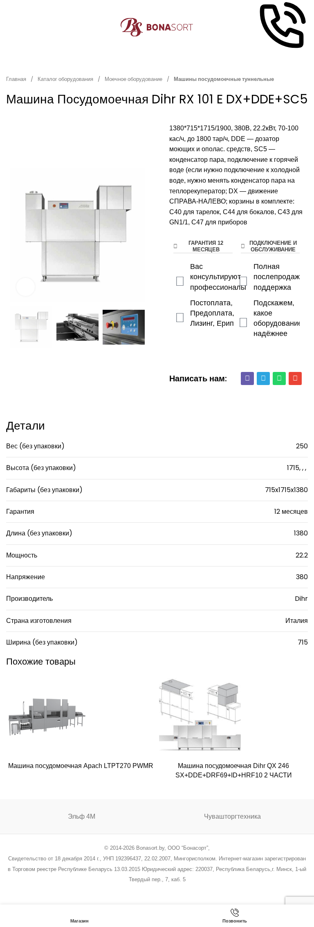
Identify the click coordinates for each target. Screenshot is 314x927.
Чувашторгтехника (232, 816)
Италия (296, 620)
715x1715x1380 (286, 490)
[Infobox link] (282, 27)
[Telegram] (263, 378)
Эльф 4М (81, 816)
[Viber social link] (198, 890)
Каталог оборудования (66, 79)
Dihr (301, 598)
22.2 (302, 555)
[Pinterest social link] (146, 890)
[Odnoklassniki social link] (157, 890)
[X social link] (126, 890)
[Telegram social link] (188, 890)
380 (302, 577)
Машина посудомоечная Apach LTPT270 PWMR (80, 765)
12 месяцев (291, 511)
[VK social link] (178, 890)
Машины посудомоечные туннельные (224, 79)
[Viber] (247, 378)
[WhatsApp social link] (167, 890)
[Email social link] (136, 890)
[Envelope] (295, 378)
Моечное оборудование (134, 79)
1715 (293, 467)
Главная (16, 79)
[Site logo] (157, 26)
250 (302, 446)
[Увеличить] (25, 287)
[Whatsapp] (279, 378)
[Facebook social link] (115, 890)
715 (303, 642)
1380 (301, 533)
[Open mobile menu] (9, 27)
